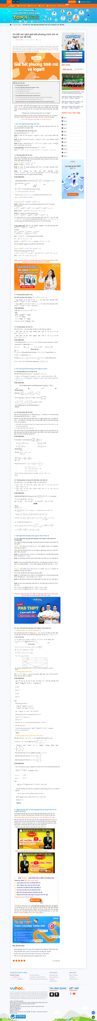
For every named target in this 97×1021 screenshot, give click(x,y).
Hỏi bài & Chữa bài (73, 979)
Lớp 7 (65, 138)
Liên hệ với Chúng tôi (53, 977)
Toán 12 (20, 107)
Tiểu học (9, 1)
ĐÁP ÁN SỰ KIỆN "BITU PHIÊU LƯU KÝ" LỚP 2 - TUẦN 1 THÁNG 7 (72, 102)
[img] (48, 15)
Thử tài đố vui (72, 977)
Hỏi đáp (43, 5)
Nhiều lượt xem (67, 69)
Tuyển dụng (52, 979)
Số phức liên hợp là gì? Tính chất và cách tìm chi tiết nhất (31, 953)
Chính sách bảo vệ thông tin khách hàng (38, 979)
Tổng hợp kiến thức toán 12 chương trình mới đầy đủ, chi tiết (32, 951)
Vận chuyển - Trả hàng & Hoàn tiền (37, 977)
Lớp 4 (65, 128)
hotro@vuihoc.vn (16, 977)
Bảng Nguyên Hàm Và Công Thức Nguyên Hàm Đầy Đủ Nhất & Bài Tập (36, 949)
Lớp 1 (65, 117)
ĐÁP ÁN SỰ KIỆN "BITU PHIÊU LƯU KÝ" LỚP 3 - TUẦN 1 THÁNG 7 (72, 97)
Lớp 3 (65, 124)
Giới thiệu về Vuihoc (53, 975)
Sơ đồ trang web (53, 981)
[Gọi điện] (93, 1017)
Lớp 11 (65, 152)
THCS (14, 1)
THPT (17, 1)
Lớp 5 (65, 131)
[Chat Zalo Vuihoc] (93, 1012)
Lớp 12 (40, 39)
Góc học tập (33, 5)
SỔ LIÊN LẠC (63, 5)
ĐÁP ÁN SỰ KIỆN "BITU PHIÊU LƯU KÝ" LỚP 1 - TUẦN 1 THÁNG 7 (72, 107)
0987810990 (73, 1)
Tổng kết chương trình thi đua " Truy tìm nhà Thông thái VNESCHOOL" (73, 92)
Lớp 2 (65, 121)
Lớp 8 (65, 142)
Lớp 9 (65, 145)
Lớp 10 (65, 149)
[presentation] (30, 133)
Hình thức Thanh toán (34, 975)
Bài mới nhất (79, 69)
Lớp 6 (65, 135)
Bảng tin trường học (73, 975)
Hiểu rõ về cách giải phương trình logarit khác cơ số (30, 956)
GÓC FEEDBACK (52, 5)
